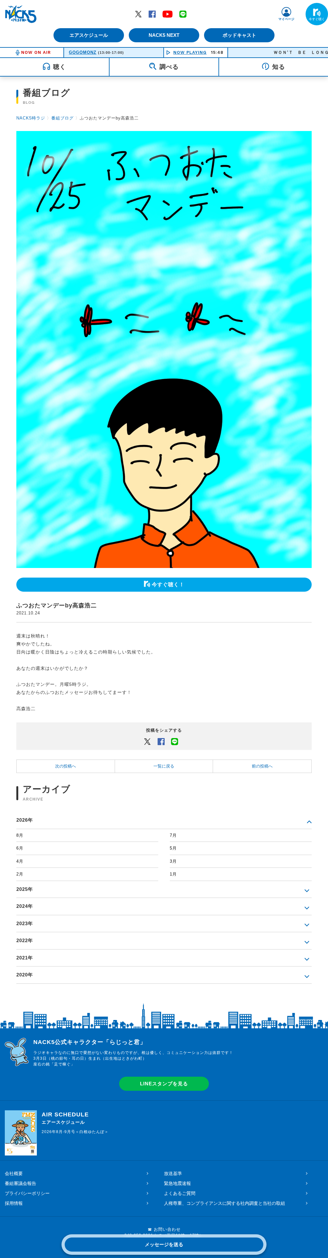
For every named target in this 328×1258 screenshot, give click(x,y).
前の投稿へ (262, 766)
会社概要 (14, 1173)
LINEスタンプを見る (164, 1083)
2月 (19, 874)
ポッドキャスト (239, 35)
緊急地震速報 (177, 1183)
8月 (19, 835)
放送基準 (173, 1173)
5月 (173, 848)
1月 (173, 874)
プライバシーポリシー (27, 1193)
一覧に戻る (163, 766)
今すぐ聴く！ (168, 584)
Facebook (152, 14)
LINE (182, 14)
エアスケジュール (89, 35)
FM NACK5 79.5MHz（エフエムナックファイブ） (21, 14)
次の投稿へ (65, 766)
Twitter (138, 14)
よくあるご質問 (179, 1193)
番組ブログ (62, 118)
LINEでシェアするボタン (174, 741)
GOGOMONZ (82, 52)
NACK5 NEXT (164, 35)
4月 (19, 861)
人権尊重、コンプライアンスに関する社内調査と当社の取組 (224, 1203)
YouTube (167, 14)
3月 (173, 861)
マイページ (286, 19)
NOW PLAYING (190, 52)
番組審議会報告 (20, 1183)
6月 (19, 848)
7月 (173, 835)
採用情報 (14, 1203)
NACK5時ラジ (30, 118)
